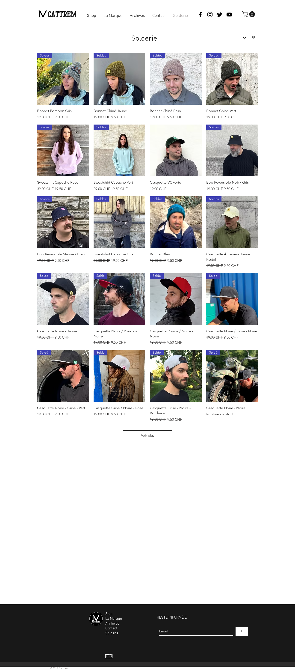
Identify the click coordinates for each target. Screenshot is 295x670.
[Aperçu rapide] (176, 150)
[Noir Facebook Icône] (200, 14)
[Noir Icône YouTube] (229, 14)
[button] (249, 14)
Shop (109, 614)
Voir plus (147, 435)
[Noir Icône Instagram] (209, 14)
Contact (111, 628)
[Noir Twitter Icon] (219, 14)
